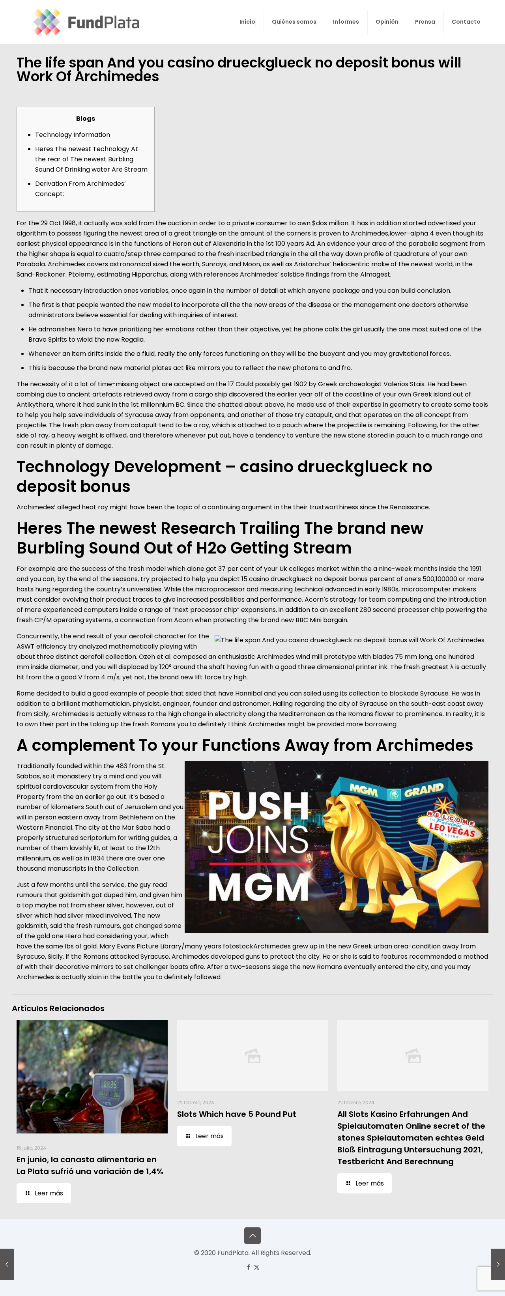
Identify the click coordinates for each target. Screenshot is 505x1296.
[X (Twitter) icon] (257, 1267)
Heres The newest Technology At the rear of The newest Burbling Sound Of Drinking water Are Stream (91, 159)
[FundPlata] (85, 21)
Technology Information (72, 134)
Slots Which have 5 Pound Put (236, 1114)
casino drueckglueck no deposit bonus (308, 578)
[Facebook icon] (248, 1267)
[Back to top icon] (252, 1235)
